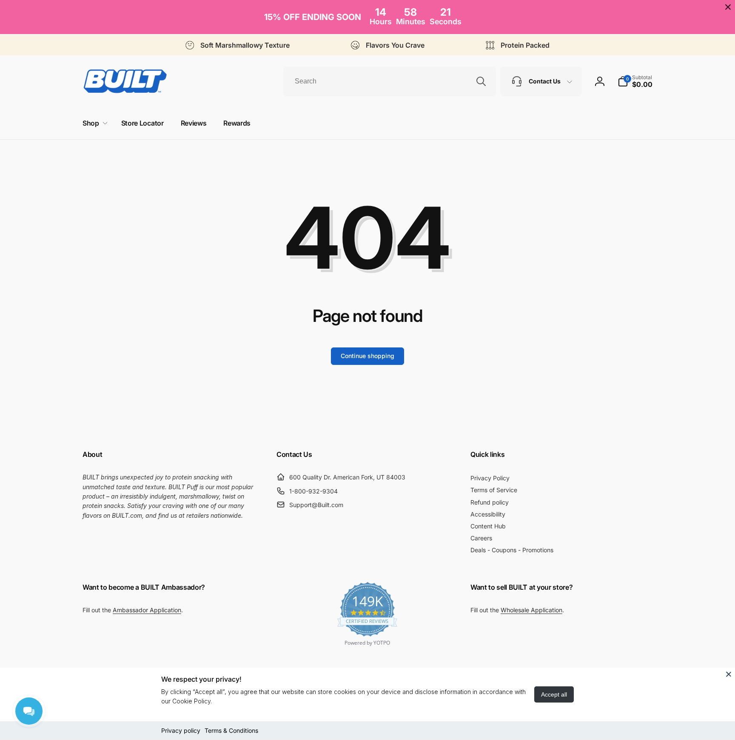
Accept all (554, 694)
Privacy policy (180, 730)
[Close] (728, 674)
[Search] (481, 81)
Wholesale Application (531, 610)
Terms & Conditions (231, 730)
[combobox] (389, 81)
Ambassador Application (147, 610)
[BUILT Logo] (125, 81)
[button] (635, 81)
